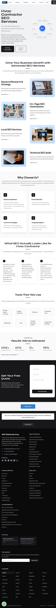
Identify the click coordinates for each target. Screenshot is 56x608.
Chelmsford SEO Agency (35, 493)
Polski (43, 576)
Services (17, 2)
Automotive (5, 473)
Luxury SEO (32, 449)
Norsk (43, 590)
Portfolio (4, 519)
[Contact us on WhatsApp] (4, 604)
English (4, 572)
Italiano (4, 576)
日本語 (17, 576)
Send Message (42, 391)
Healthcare (4, 480)
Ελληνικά (44, 583)
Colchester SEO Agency (35, 495)
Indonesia (44, 586)
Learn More (4, 94)
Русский (18, 593)
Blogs (30, 476)
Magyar (31, 586)
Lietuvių (17, 590)
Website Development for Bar (9, 522)
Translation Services (34, 464)
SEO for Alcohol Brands (7, 507)
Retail (3, 493)
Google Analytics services (35, 461)
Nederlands (31, 576)
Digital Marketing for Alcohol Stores (10, 510)
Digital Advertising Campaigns (36, 439)
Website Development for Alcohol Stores (11, 524)
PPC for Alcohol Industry (7, 512)
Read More (28, 406)
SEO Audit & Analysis (34, 456)
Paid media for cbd (33, 480)
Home (9, 2)
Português (4, 579)
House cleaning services (34, 485)
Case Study (4, 517)
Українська (5, 597)
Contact (41, 2)
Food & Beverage (6, 498)
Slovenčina (31, 593)
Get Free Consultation (8, 48)
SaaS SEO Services (6, 485)
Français (44, 572)
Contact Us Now (20, 49)
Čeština (17, 583)
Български (5, 583)
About (33, 2)
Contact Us (28, 424)
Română (4, 593)
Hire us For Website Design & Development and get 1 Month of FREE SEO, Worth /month (28, 416)
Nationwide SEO (33, 442)
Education (4, 476)
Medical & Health (6, 500)
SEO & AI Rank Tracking (34, 466)
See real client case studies (9, 354)
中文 (43, 579)
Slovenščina (45, 593)
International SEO (33, 459)
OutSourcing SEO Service (35, 437)
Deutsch (18, 572)
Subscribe (34, 560)
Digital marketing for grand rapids (37, 483)
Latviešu (31, 590)
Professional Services (7, 483)
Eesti (3, 586)
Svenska (18, 579)
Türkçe (30, 579)
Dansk (30, 583)
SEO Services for (33, 444)
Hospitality (4, 488)
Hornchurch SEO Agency (35, 490)
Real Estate (4, 490)
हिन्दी (16, 597)
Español (31, 572)
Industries (26, 2)
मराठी (30, 597)
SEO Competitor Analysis (35, 454)
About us (31, 473)
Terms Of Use (43, 605)
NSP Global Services (10, 434)
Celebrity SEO (32, 447)
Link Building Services (34, 451)
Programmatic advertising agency (10, 514)
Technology (5, 495)
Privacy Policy (51, 605)
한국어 (3, 590)
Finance (3, 478)
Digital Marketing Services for (36, 498)
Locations (31, 488)
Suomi (17, 586)
